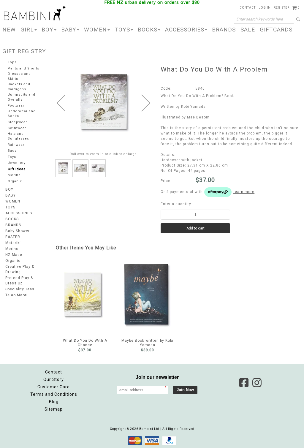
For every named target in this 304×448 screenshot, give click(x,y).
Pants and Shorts (23, 68)
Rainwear (16, 145)
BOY (47, 29)
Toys (12, 157)
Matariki (13, 243)
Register (281, 7)
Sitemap (54, 409)
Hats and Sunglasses (18, 136)
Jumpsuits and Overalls (21, 97)
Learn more (243, 192)
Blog (53, 401)
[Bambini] (35, 14)
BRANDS (224, 29)
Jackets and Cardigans (19, 86)
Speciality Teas (19, 289)
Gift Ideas (17, 169)
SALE (247, 29)
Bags (12, 151)
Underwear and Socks (22, 113)
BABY (68, 29)
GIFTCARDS (276, 29)
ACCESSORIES (184, 29)
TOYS (122, 29)
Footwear (16, 105)
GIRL (27, 29)
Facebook (243, 382)
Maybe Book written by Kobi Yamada (147, 294)
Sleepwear (17, 122)
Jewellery (17, 163)
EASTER (12, 237)
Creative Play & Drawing (19, 269)
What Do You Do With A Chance (85, 294)
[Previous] (61, 103)
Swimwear (17, 128)
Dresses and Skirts (19, 76)
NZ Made (13, 255)
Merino (14, 175)
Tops (12, 62)
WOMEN (95, 29)
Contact (248, 7)
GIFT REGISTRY (24, 51)
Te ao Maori (16, 295)
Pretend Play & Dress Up (19, 280)
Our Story (53, 379)
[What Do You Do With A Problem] (63, 168)
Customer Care (53, 386)
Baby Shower (17, 231)
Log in (265, 7)
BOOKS (147, 29)
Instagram (256, 382)
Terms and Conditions (53, 394)
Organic (15, 181)
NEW (9, 29)
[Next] (146, 103)
